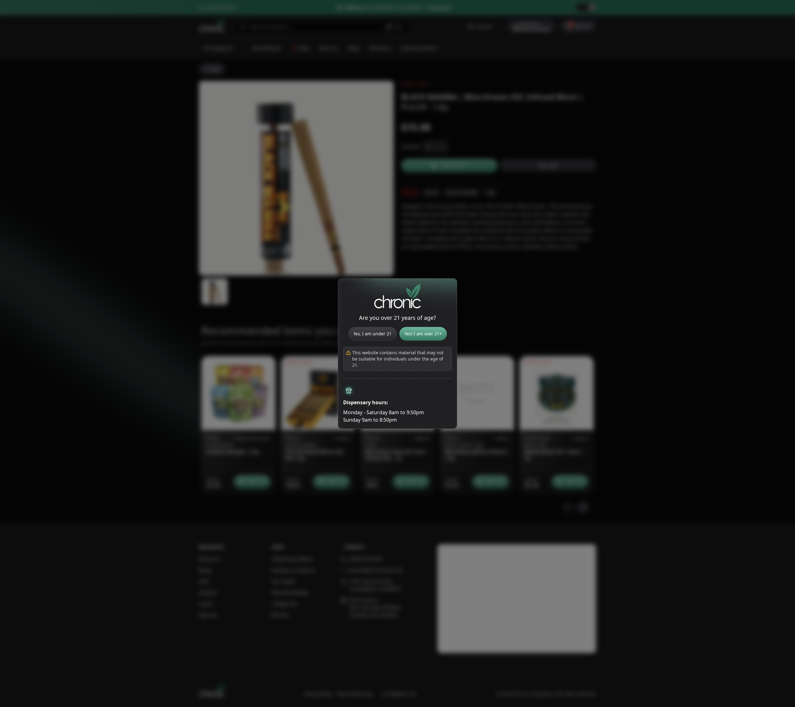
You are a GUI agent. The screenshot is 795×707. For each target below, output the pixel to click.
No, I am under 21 (373, 334)
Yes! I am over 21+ (423, 334)
